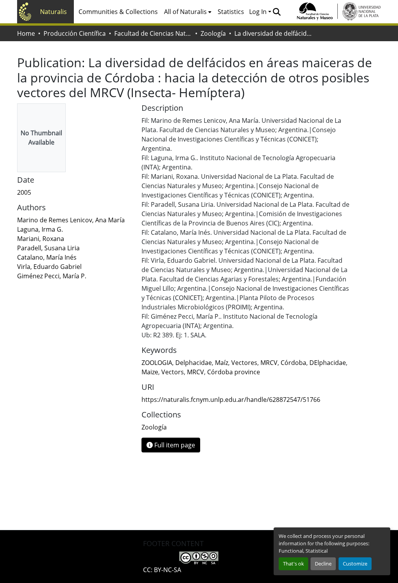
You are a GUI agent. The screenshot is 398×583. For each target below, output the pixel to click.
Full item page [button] (174, 445)
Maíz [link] (221, 362)
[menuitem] (187, 11)
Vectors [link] (172, 372)
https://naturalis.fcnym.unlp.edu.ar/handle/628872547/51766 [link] (230, 399)
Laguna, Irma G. (40, 229)
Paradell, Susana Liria (48, 248)
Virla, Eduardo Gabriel (49, 266)
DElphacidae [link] (327, 362)
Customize (355, 563)
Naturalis (53, 11)
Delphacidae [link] (193, 362)
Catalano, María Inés (47, 257)
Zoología (213, 33)
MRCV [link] (269, 362)
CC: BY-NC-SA (162, 570)
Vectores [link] (244, 362)
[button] (276, 11)
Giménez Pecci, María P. (51, 276)
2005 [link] (24, 192)
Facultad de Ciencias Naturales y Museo (153, 33)
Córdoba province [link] (233, 372)
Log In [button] (258, 11)
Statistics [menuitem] (231, 11)
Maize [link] (149, 372)
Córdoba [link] (293, 362)
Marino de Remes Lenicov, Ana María (71, 220)
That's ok (293, 563)
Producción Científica (75, 33)
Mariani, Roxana (40, 238)
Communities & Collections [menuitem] (118, 11)
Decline (323, 563)
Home (26, 33)
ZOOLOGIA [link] (156, 362)
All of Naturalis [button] (185, 11)
